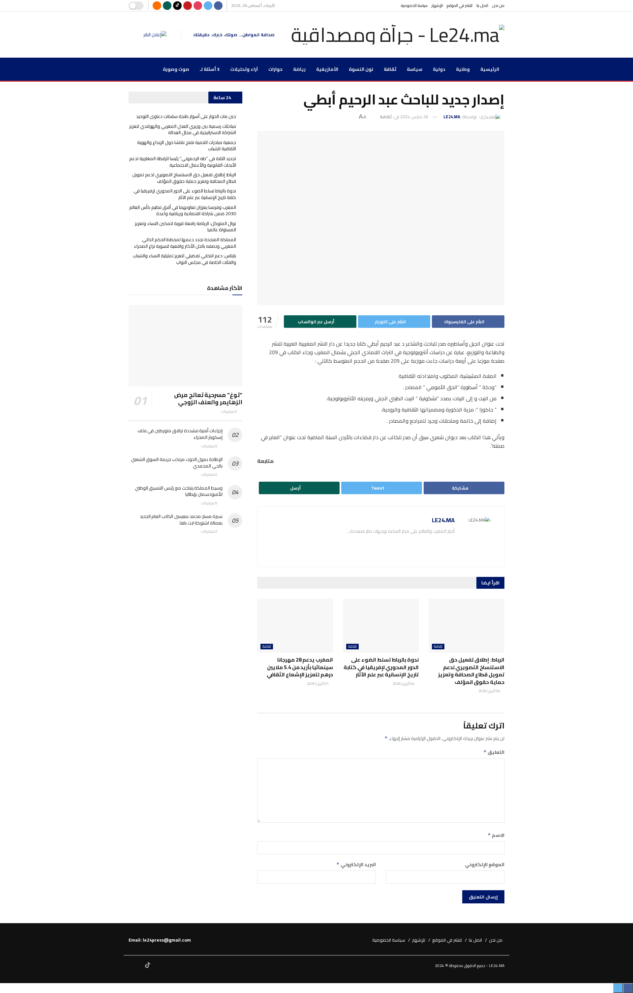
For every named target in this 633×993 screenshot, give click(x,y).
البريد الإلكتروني (356, 864)
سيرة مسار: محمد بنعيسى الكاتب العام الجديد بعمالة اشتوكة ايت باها (181, 519)
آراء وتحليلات (244, 69)
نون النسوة (361, 69)
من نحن (498, 5)
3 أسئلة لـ (210, 69)
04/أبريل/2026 (489, 691)
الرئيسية (489, 69)
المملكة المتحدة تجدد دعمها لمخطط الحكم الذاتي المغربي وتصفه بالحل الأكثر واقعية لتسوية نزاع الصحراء (185, 242)
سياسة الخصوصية (414, 5)
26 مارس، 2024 (414, 117)
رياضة (299, 69)
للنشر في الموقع (459, 5)
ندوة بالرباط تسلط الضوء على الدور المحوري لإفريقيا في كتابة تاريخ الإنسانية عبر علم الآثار (381, 667)
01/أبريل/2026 (318, 683)
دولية (439, 69)
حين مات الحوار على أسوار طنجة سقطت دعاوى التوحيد (186, 116)
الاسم (496, 835)
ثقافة (390, 69)
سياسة (414, 69)
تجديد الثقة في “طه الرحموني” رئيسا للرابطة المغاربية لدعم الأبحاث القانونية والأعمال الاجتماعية (182, 161)
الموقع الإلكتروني (484, 864)
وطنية (463, 69)
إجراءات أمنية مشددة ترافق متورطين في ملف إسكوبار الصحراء (180, 433)
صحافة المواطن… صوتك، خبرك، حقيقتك (234, 35)
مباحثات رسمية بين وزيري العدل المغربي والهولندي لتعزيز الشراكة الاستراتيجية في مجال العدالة (182, 129)
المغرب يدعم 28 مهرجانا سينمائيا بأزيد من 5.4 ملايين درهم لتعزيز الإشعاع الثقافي (300, 667)
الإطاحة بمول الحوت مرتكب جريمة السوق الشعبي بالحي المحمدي (177, 462)
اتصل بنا (482, 5)
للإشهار (437, 5)
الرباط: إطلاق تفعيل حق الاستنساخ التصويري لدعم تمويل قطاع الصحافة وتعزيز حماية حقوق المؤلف (471, 671)
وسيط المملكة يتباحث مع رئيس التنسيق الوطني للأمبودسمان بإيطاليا (179, 491)
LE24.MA (451, 117)
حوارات (275, 69)
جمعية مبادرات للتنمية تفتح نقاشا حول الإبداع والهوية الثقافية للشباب (186, 145)
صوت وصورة (176, 69)
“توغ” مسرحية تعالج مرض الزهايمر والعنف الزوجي (208, 398)
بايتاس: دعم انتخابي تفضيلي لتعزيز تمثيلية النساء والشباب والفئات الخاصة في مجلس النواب (184, 259)
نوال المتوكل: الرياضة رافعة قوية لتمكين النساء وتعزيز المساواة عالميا (185, 226)
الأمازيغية (327, 69)
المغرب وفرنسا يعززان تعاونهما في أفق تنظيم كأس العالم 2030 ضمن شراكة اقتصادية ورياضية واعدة (182, 210)
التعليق (493, 752)
